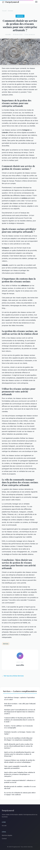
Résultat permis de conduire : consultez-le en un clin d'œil (20, 787)
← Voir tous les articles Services (13, 676)
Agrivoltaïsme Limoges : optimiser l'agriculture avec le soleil (19, 698)
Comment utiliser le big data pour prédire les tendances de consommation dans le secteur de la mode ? (19, 720)
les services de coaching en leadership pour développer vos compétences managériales (18, 739)
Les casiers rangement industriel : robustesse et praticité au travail (19, 781)
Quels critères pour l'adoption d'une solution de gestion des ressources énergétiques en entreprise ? (19, 774)
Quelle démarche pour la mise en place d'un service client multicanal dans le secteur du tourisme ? (18, 746)
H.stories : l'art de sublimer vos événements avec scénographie (18, 727)
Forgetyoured (10, 1)
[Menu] (36, 1)
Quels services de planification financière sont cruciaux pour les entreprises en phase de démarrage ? (19, 754)
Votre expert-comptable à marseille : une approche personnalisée (17, 767)
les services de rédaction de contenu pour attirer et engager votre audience (20, 793)
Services (10, 10)
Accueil (4, 10)
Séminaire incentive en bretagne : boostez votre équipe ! (19, 733)
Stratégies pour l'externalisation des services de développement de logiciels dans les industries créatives (19, 711)
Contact (4, 838)
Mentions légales (7, 835)
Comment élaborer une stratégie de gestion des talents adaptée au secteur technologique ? (19, 761)
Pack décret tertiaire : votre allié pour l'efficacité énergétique (20, 704)
